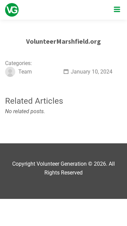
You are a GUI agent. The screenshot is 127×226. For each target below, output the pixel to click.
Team (25, 71)
